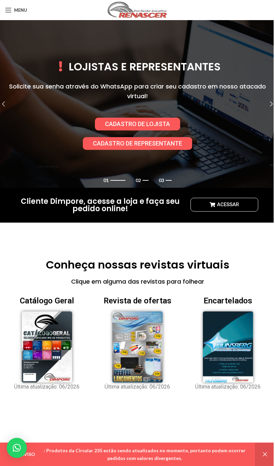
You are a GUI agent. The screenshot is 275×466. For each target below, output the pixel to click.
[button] (17, 448)
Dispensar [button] (265, 454)
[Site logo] (138, 9)
